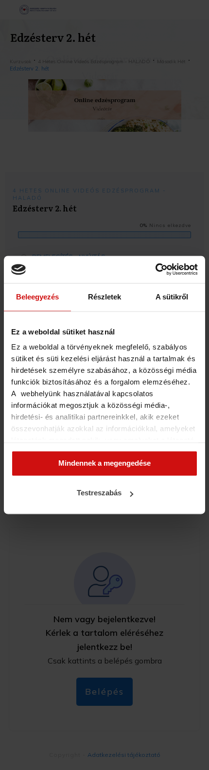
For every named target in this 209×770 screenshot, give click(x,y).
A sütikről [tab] (172, 297)
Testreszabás (99, 493)
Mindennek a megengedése (104, 463)
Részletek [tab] (104, 297)
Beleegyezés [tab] (37, 297)
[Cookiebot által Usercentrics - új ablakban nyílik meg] (155, 269)
